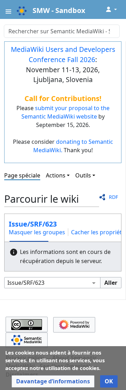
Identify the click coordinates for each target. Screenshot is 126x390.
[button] (53, 381)
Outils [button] (83, 175)
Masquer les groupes (37, 232)
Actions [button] (55, 175)
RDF (113, 197)
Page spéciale (22, 175)
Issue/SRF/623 (33, 224)
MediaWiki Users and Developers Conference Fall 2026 (63, 54)
